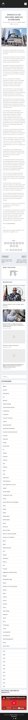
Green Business (6, 481)
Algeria (4, 386)
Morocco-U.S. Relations (9, 537)
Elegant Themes (14, 714)
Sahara (4, 590)
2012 (4, 682)
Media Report (6, 516)
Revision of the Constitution (10, 586)
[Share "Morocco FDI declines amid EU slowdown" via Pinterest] (16, 243)
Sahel (4, 593)
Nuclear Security (7, 547)
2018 (4, 661)
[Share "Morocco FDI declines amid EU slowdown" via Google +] (11, 243)
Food (4, 470)
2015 (4, 672)
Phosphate (5, 558)
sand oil (5, 597)
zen (9, 22)
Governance (6, 477)
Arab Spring (6, 393)
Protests (5, 569)
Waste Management (8, 639)
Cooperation (6, 411)
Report (4, 583)
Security (5, 604)
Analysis (5, 390)
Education (5, 439)
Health (4, 488)
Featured (5, 456)
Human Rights (6, 491)
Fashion (5, 453)
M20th (4, 509)
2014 (4, 675)
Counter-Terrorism (7, 418)
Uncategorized (6, 632)
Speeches (5, 614)
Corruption (5, 414)
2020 (4, 654)
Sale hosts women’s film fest (10, 345)
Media (4, 512)
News (4, 544)
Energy (4, 442)
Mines (4, 523)
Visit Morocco (6, 635)
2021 (4, 651)
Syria (4, 621)
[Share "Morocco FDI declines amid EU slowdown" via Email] (14, 246)
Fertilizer (5, 460)
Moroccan (5, 526)
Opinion (5, 555)
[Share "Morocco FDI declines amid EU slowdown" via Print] (16, 246)
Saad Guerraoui (11, 223)
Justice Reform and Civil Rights (10, 502)
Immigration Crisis (7, 495)
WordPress (14, 716)
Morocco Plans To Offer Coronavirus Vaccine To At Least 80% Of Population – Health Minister (14, 325)
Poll (4, 565)
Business (5, 400)
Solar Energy (6, 611)
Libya (4, 505)
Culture (5, 421)
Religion (5, 576)
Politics (4, 562)
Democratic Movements (9, 428)
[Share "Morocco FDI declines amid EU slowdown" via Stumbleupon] (11, 246)
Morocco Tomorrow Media (9, 533)
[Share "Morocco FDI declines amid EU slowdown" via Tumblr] (14, 243)
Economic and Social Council (10, 432)
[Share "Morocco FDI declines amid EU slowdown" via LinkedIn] (19, 243)
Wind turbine (6, 646)
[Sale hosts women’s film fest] (14, 336)
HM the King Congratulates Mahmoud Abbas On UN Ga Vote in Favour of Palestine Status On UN (13, 366)
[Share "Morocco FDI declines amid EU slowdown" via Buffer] (22, 243)
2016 (4, 668)
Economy (5, 435)
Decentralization (7, 425)
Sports (4, 618)
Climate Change (7, 404)
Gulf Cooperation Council (9, 484)
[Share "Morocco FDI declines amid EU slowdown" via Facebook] (5, 243)
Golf (4, 474)
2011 (4, 686)
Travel (4, 628)
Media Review (6, 519)
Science (5, 600)
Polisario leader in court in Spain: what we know (13, 305)
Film (4, 463)
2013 (4, 679)
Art (3, 397)
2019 (4, 658)
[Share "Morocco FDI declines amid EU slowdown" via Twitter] (8, 243)
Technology (6, 625)
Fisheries (5, 467)
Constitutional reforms (9, 407)
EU (3, 449)
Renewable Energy (7, 579)
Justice (4, 498)
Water (4, 642)
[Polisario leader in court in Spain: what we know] (14, 293)
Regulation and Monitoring (10, 572)
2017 (4, 665)
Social (4, 607)
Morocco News (21, 22)
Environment (6, 446)
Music (4, 540)
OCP (4, 551)
